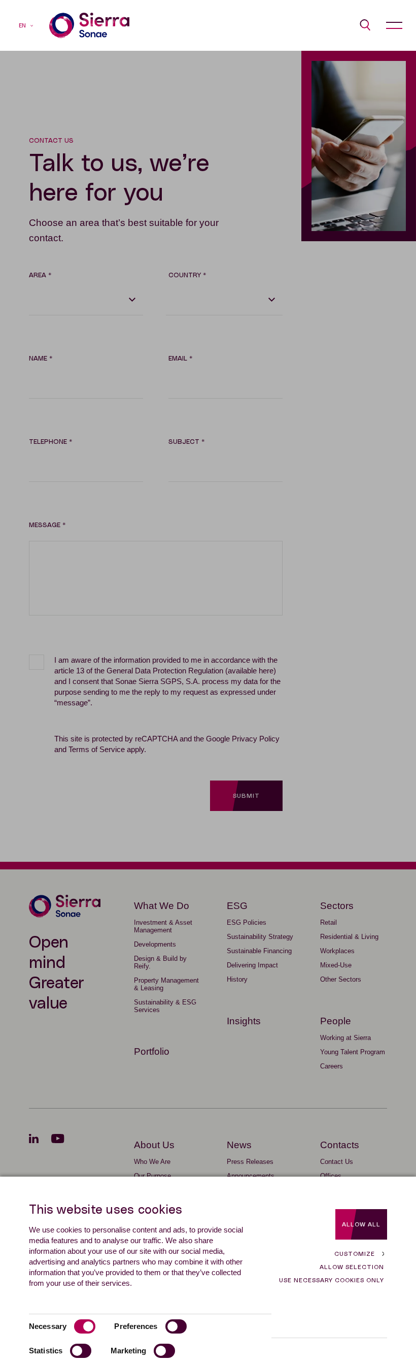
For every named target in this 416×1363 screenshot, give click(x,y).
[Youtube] (64, 1138)
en (22, 25)
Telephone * (50, 442)
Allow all (361, 1224)
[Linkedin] (40, 1138)
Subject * (186, 442)
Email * (180, 358)
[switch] (176, 1326)
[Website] (89, 25)
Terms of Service (96, 749)
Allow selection (352, 1267)
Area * (40, 275)
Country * (187, 275)
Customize (354, 1254)
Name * (40, 358)
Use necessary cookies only (331, 1280)
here (266, 670)
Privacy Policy (256, 738)
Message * (47, 525)
